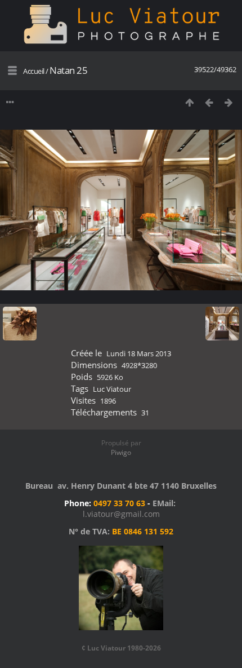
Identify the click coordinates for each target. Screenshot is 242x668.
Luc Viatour (112, 389)
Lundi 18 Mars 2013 (138, 353)
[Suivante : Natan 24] (229, 102)
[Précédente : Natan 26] (209, 102)
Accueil (33, 71)
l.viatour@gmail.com (121, 513)
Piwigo (121, 452)
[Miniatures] (189, 102)
